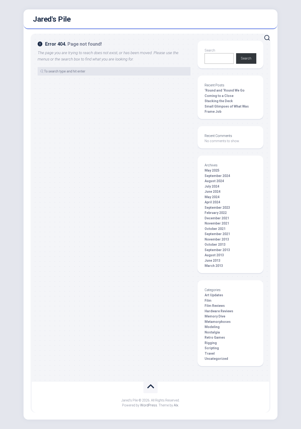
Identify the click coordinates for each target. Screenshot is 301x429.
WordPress (148, 405)
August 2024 (214, 181)
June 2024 (212, 191)
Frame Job (213, 111)
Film (208, 300)
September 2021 (217, 234)
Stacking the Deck (219, 101)
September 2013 (217, 250)
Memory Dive (215, 316)
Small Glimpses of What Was (227, 106)
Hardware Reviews (219, 311)
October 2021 (215, 229)
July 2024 (212, 186)
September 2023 (217, 207)
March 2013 (214, 266)
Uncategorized (216, 359)
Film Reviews (215, 306)
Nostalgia (212, 332)
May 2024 (212, 197)
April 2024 (212, 202)
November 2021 (217, 223)
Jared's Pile (52, 19)
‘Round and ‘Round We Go (225, 90)
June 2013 (212, 260)
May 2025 (212, 170)
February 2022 (216, 213)
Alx (176, 405)
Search (210, 50)
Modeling (212, 327)
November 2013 (217, 239)
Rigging (211, 343)
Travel (210, 353)
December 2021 (217, 218)
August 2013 (214, 255)
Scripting (212, 348)
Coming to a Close (219, 96)
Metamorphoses (218, 322)
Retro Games (215, 337)
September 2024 (217, 176)
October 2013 (215, 244)
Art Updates (214, 295)
